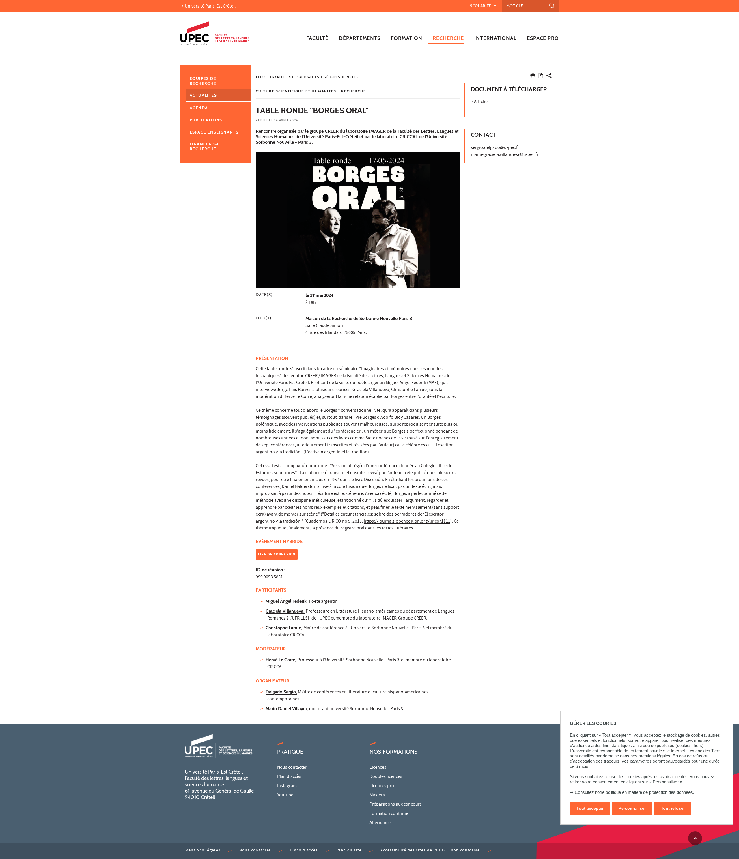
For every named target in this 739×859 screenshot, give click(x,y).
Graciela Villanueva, (285, 611)
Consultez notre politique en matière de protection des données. (634, 792)
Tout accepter (590, 808)
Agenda (199, 108)
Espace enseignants (214, 132)
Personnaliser (632, 808)
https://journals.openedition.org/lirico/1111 (407, 521)
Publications (206, 120)
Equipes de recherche (203, 81)
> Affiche (479, 102)
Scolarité (481, 5)
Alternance (380, 823)
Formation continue (389, 814)
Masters (377, 795)
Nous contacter (292, 767)
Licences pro (382, 786)
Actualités (203, 95)
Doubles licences (386, 777)
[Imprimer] (532, 77)
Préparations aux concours (396, 804)
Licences (378, 767)
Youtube (285, 795)
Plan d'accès (289, 777)
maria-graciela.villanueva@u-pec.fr (505, 154)
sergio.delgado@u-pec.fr (495, 148)
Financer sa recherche (204, 146)
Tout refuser (673, 808)
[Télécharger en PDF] (541, 77)
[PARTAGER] (549, 77)
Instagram (287, 786)
